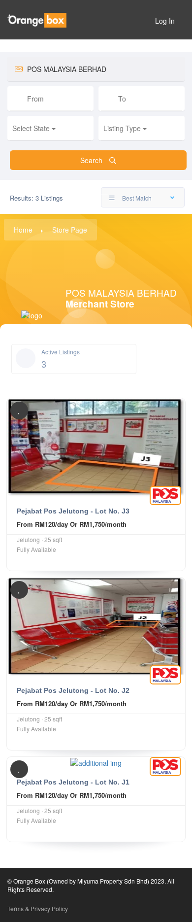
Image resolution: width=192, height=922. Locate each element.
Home (23, 230)
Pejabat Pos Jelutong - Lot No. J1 (73, 782)
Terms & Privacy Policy (37, 908)
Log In (165, 21)
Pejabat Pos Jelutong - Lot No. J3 (73, 511)
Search (92, 160)
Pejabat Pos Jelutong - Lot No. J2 (73, 690)
